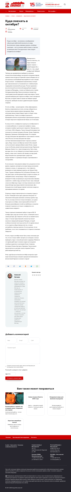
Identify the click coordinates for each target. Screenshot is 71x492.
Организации (12, 11)
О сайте (7, 445)
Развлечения (41, 11)
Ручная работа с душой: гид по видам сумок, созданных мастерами (14, 408)
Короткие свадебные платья (14, 421)
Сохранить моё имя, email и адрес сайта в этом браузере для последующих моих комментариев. (21, 366)
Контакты (34, 437)
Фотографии (51, 11)
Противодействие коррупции (21, 437)
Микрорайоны (30, 11)
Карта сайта (13, 445)
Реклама (8, 437)
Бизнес (21, 11)
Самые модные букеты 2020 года (35, 397)
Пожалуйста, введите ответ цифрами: (16, 370)
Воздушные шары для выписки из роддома (56, 397)
